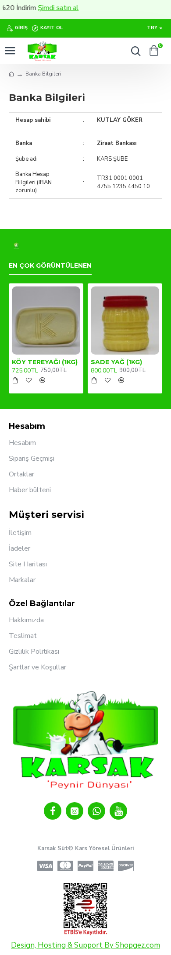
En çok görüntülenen (50, 265)
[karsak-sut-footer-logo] (16, 245)
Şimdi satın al (51, 8)
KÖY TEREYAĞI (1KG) (45, 362)
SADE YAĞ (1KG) (116, 362)
